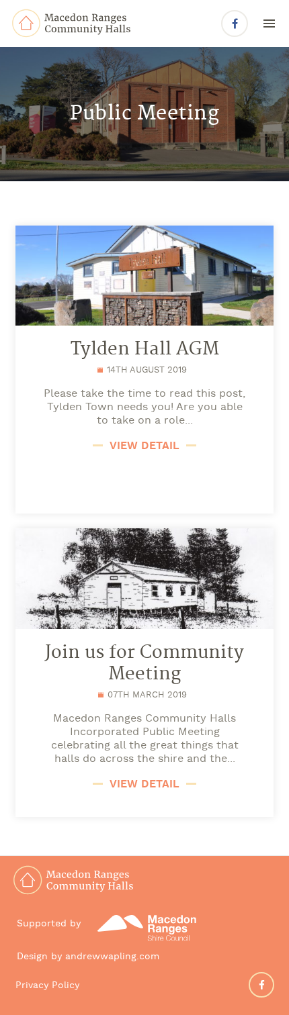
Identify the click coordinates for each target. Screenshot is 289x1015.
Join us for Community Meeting (144, 664)
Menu (269, 22)
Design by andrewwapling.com (88, 957)
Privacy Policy (47, 985)
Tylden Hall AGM (145, 349)
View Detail (144, 446)
